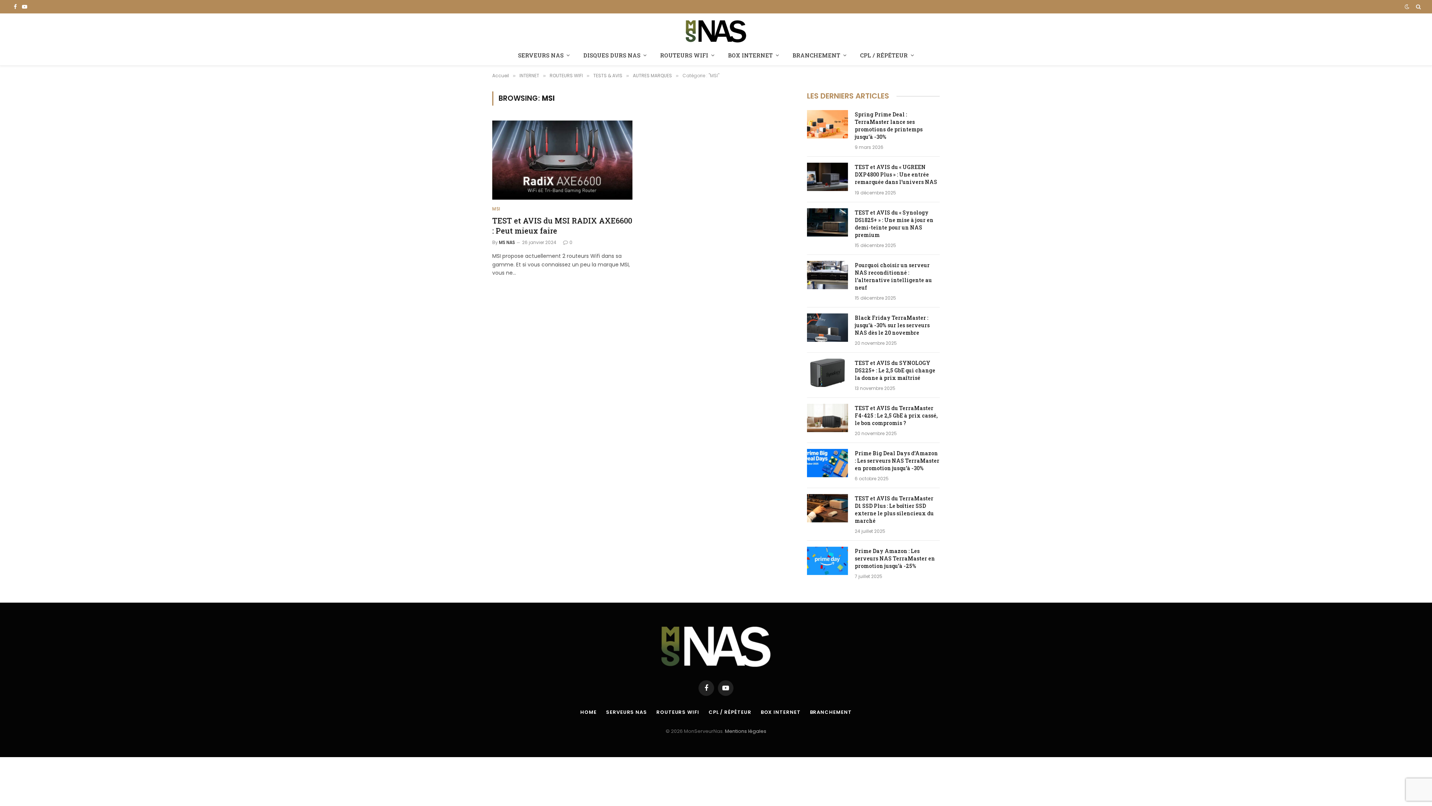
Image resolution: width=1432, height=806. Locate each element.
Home (588, 712)
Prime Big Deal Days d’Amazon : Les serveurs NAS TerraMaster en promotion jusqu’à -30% (897, 461)
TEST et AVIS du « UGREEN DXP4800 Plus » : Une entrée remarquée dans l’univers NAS (896, 174)
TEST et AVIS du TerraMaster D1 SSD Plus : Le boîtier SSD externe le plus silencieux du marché (894, 509)
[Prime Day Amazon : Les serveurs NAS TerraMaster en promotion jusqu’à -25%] (827, 561)
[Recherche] (1417, 6)
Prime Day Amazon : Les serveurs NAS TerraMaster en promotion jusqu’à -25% (895, 558)
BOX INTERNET (750, 55)
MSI (496, 209)
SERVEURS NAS (540, 55)
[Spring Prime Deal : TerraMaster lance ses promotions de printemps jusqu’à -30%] (827, 124)
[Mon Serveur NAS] (716, 30)
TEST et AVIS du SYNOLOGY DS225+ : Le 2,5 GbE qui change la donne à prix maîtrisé (895, 370)
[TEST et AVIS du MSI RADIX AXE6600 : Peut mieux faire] (562, 160)
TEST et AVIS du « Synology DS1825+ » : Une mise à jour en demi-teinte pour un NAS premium (894, 223)
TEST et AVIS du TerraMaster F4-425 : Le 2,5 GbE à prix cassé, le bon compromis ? (896, 415)
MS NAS (507, 242)
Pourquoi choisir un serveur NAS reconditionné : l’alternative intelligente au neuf (893, 276)
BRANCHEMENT (816, 55)
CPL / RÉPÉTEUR (884, 55)
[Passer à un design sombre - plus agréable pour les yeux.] (1407, 6)
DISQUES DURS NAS (611, 55)
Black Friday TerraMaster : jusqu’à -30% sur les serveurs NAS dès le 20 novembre (892, 325)
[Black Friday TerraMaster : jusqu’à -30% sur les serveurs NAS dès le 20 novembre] (827, 327)
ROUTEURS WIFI (684, 55)
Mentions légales (745, 731)
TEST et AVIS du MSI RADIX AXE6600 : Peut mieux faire (562, 225)
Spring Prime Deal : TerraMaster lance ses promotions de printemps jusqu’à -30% (889, 125)
